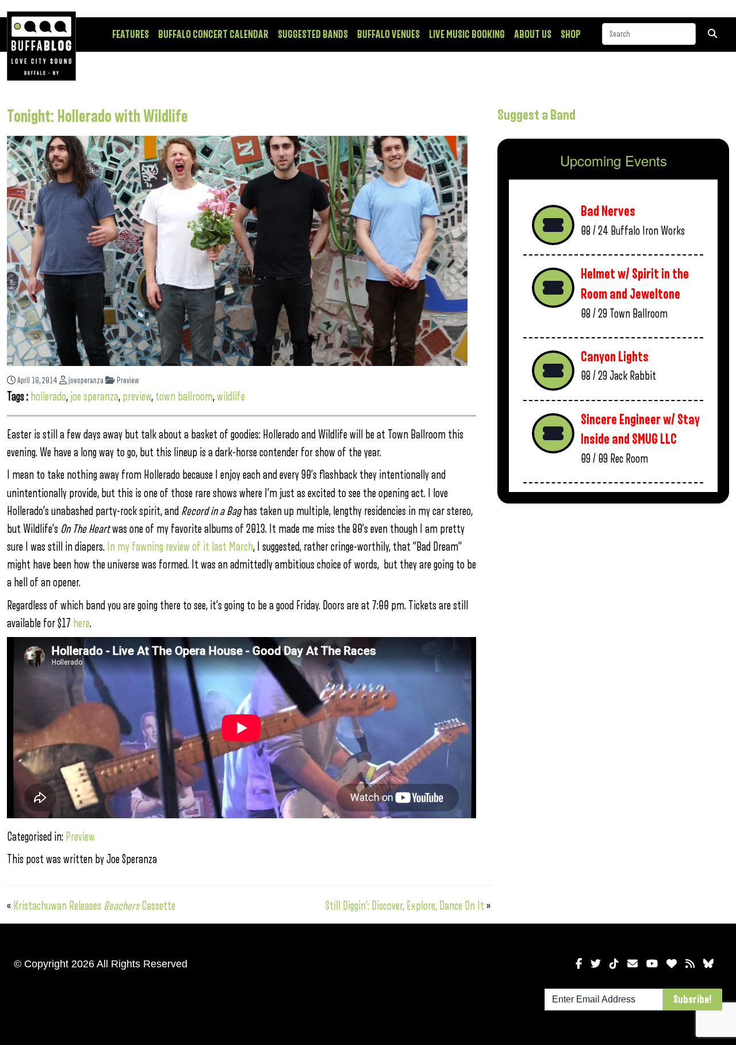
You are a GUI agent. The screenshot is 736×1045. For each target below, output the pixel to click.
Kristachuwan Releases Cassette (94, 906)
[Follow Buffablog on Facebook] (579, 964)
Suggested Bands (313, 34)
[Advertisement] (613, 602)
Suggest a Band (536, 115)
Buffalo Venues (388, 34)
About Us (532, 34)
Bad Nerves (608, 211)
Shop (571, 34)
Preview (127, 380)
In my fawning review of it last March (180, 547)
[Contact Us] (632, 964)
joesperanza (85, 380)
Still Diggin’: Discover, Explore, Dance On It (404, 906)
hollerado (48, 397)
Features (130, 34)
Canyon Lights (615, 357)
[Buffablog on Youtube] (652, 964)
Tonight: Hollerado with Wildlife (97, 116)
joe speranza (94, 397)
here (81, 623)
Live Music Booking (467, 34)
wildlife (231, 397)
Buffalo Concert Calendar (213, 34)
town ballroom (184, 397)
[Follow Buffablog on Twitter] (596, 964)
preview (136, 397)
